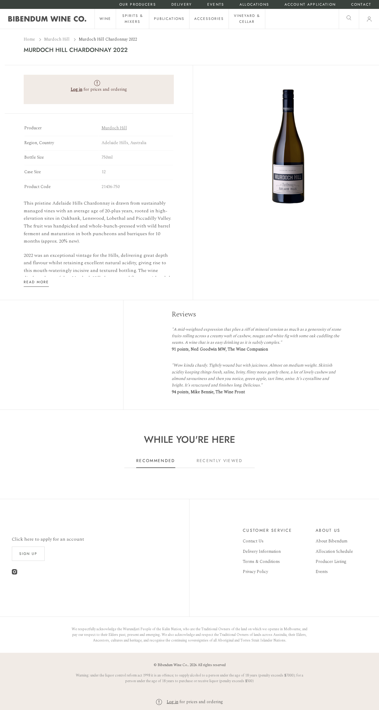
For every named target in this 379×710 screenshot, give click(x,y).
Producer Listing (331, 561)
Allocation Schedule (334, 551)
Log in (172, 702)
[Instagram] (14, 573)
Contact (361, 4)
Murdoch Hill (57, 39)
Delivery (181, 4)
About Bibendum (331, 541)
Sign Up (28, 553)
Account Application (310, 4)
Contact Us (253, 541)
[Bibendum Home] (47, 18)
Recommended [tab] (155, 461)
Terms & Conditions (261, 561)
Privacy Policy (255, 572)
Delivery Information (262, 551)
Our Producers (137, 4)
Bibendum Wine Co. (173, 665)
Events (215, 4)
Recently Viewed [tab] (220, 461)
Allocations (254, 4)
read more (36, 282)
